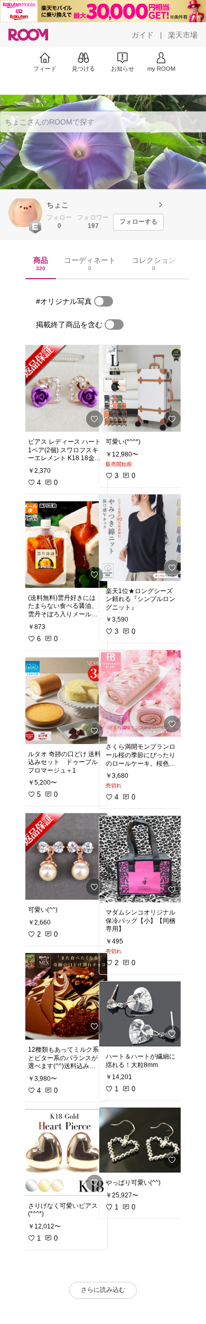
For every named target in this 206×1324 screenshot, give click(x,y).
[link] (64, 388)
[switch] (103, 301)
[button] (25, 213)
